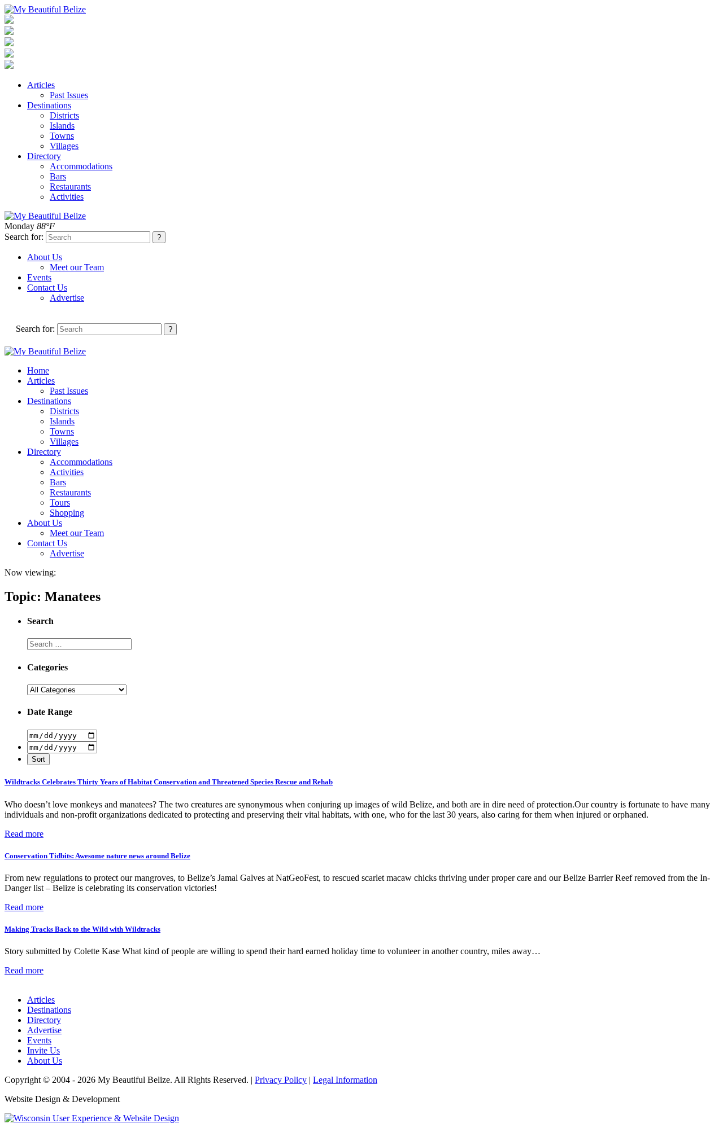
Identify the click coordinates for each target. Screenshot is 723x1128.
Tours (60, 502)
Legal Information (345, 1080)
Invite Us (43, 1050)
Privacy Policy (281, 1080)
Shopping (67, 512)
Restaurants (70, 186)
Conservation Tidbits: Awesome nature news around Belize (97, 856)
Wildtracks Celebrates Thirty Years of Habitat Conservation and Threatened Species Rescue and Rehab (169, 782)
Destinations (49, 105)
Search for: (24, 237)
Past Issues (69, 95)
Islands (62, 125)
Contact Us (47, 287)
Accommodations (81, 166)
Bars (58, 176)
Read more (24, 834)
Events (39, 277)
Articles (41, 85)
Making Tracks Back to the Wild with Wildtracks (82, 929)
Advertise (67, 297)
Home (38, 370)
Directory (44, 156)
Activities (67, 196)
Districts (64, 115)
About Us (44, 257)
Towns (62, 136)
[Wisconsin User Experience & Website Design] (92, 1118)
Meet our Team (77, 267)
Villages (64, 146)
